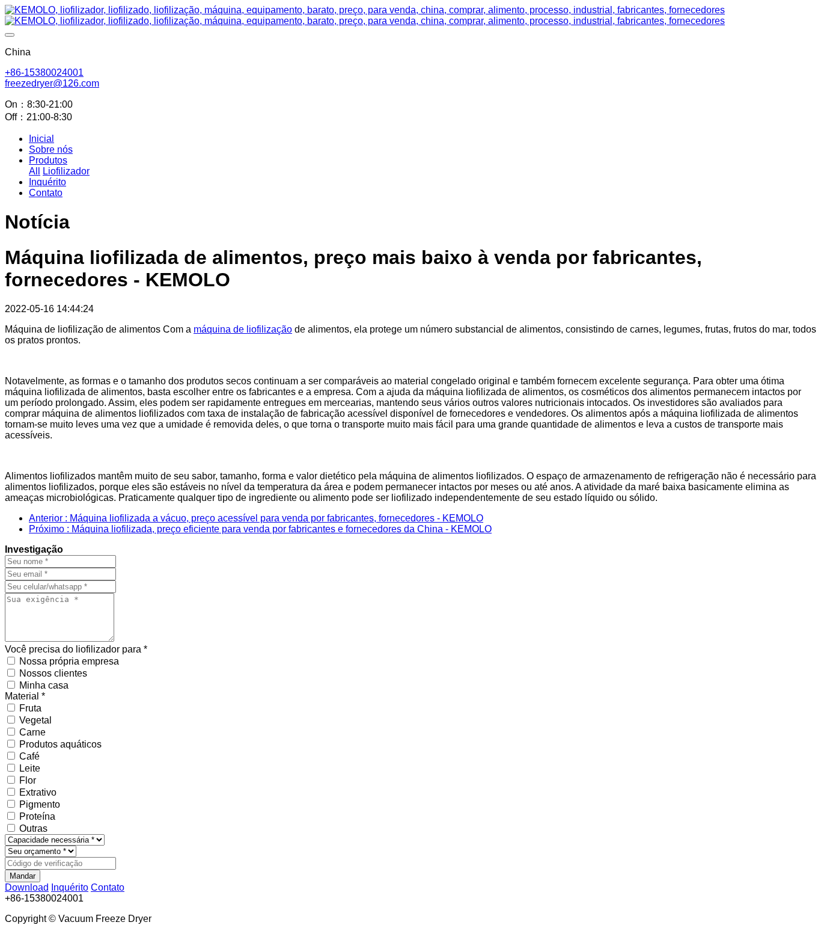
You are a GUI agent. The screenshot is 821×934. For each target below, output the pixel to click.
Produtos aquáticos (60, 744)
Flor (27, 780)
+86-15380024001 (44, 72)
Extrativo (37, 792)
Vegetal (35, 720)
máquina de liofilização (243, 329)
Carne (32, 732)
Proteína (37, 816)
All (34, 171)
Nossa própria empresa (69, 661)
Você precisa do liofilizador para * (76, 649)
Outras (33, 828)
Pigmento (39, 804)
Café (29, 756)
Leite (29, 768)
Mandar (22, 875)
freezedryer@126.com (52, 83)
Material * (25, 696)
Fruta (30, 708)
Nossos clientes (53, 673)
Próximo (260, 529)
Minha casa (44, 685)
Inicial (41, 139)
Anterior (256, 518)
